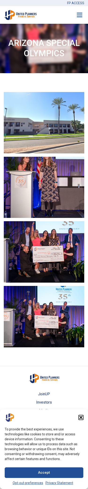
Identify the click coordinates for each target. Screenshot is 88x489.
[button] (81, 417)
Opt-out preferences (28, 483)
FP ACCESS (75, 3)
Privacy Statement (59, 483)
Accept (44, 472)
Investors (44, 402)
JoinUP (44, 394)
